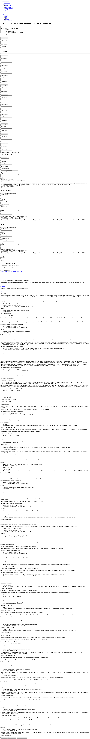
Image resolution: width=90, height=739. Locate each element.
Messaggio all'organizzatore (5, 256)
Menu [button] (4, 4)
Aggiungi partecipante (15, 152)
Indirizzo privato (13, 193)
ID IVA (1, 177)
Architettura (7, 9)
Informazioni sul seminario (8, 11)
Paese (1, 173)
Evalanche (4, 293)
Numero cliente (3, 163)
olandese (7, 17)
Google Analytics (5, 404)
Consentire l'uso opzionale (21, 737)
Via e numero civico (4, 166)
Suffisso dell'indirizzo (4, 168)
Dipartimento (3, 161)
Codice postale (3, 171)
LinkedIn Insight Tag (6, 635)
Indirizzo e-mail (3, 44)
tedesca (6, 15)
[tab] (45, 286)
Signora (5, 55)
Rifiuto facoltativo (4, 737)
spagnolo (7, 19)
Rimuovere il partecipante (5, 152)
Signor (2, 55)
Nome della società (4, 159)
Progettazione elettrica (9, 8)
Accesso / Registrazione (7, 20)
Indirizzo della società (5, 157)
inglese (6, 16)
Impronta (7, 10)
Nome (1, 40)
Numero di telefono (4, 46)
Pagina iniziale (8, 5)
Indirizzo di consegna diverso (7, 187)
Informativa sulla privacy (14, 260)
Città (1, 172)
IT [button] (3, 14)
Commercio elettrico (9, 7)
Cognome (5, 40)
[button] (2, 286)
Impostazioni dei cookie (18, 271)
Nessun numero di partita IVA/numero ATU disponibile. (13, 181)
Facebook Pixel (5, 522)
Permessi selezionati (12, 737)
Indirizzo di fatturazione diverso (8, 186)
